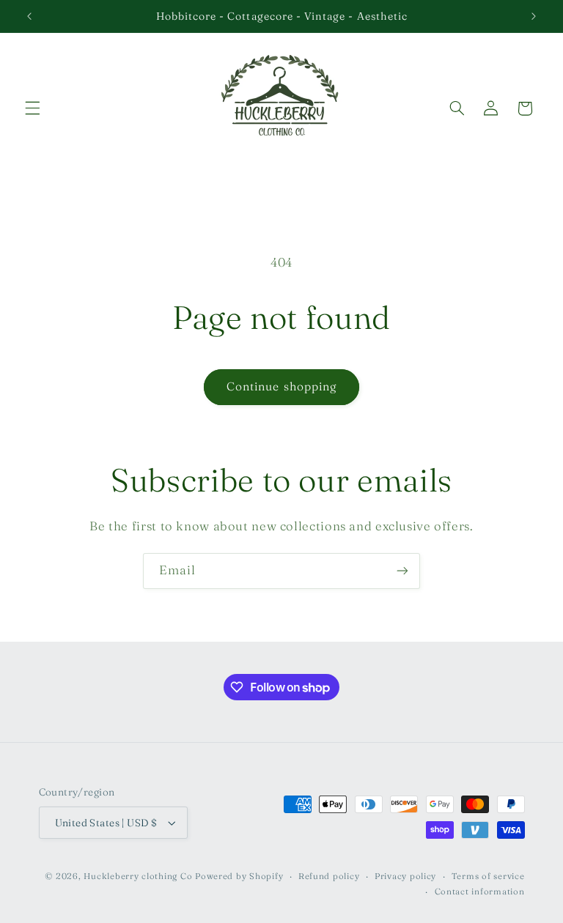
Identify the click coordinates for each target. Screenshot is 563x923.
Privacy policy (405, 876)
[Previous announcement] (29, 16)
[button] (32, 108)
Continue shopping (281, 386)
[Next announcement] (534, 16)
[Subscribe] (402, 571)
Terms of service (488, 876)
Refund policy (329, 876)
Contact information (480, 891)
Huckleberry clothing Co (138, 876)
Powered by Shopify (239, 876)
